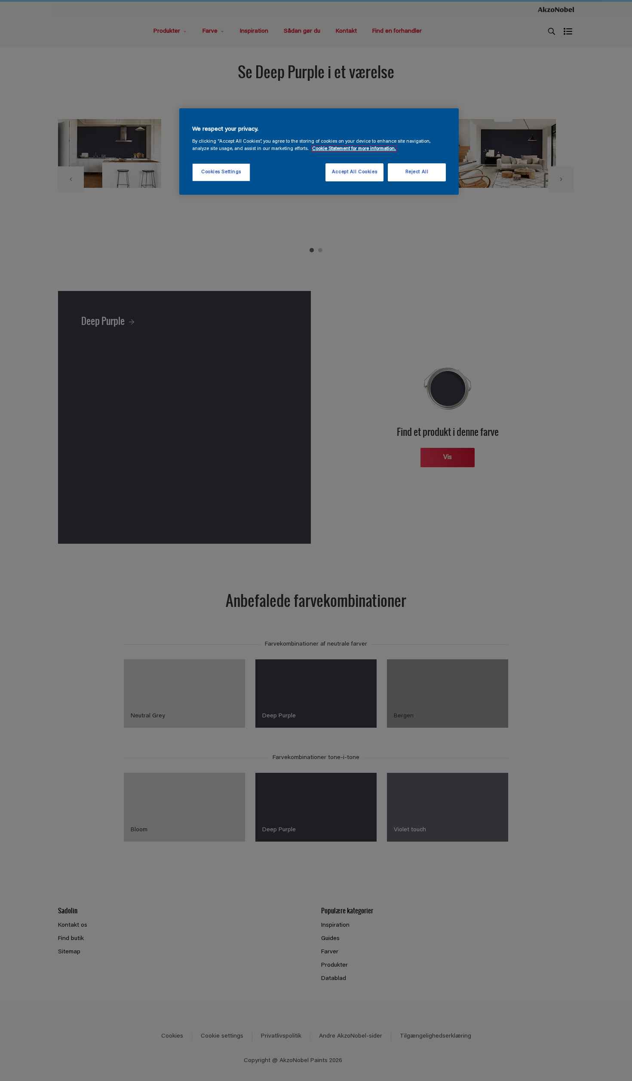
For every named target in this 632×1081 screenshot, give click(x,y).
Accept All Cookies (354, 172)
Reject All (417, 172)
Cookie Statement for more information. (354, 149)
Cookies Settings (221, 172)
